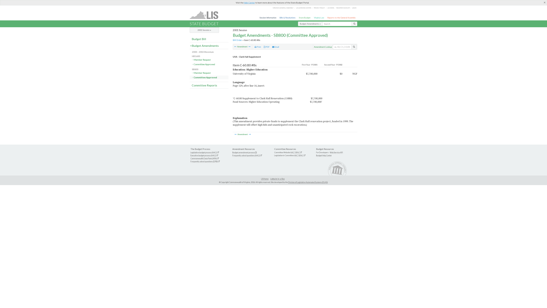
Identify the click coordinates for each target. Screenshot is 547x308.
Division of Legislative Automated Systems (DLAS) (308, 182)
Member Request (202, 59)
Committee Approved (204, 64)
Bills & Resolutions (287, 18)
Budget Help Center (324, 155)
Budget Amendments (310, 24)
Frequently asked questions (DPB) (204, 161)
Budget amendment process (243, 152)
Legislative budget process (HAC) (203, 152)
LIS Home (265, 179)
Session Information (268, 18)
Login (354, 8)
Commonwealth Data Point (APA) (203, 158)
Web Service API (336, 152)
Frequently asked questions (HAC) (246, 155)
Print (258, 47)
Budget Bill (199, 39)
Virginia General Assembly (283, 8)
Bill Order (237, 40)
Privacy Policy (319, 8)
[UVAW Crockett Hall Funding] (249, 46)
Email (276, 47)
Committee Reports (204, 85)
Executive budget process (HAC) (203, 155)
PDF (267, 47)
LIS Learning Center (303, 8)
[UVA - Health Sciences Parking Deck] (235, 46)
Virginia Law (319, 18)
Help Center (249, 2)
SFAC (297, 152)
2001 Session (204, 30)
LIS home (330, 8)
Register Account (343, 8)
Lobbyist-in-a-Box (277, 179)
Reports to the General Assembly (341, 18)
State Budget (305, 18)
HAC (292, 152)
